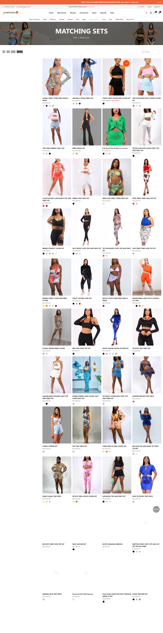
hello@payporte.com (24, 7)
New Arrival (61, 13)
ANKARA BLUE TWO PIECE (52, 594)
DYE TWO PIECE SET (79, 446)
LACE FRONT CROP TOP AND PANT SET (86, 248)
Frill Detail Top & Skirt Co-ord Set (114, 148)
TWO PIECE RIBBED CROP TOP (53, 148)
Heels (45, 19)
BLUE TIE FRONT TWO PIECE (142, 496)
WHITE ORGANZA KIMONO (112, 544)
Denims (70, 19)
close (4, 2)
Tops (77, 19)
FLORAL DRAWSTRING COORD (53, 348)
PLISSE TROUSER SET (139, 594)
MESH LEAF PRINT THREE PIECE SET (115, 198)
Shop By (103, 13)
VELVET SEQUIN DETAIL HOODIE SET (115, 348)
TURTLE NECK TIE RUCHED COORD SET (116, 98)
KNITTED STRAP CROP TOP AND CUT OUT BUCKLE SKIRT (145, 545)
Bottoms (53, 19)
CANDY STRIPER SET (49, 446)
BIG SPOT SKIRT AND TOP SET (53, 544)
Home (51, 13)
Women (73, 13)
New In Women (34, 19)
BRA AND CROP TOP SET (81, 348)
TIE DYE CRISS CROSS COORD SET (84, 496)
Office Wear (119, 19)
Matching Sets (94, 19)
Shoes (94, 13)
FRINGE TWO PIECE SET (80, 198)
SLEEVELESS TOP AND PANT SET (114, 496)
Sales (112, 13)
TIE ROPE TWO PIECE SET (141, 348)
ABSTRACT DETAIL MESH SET (82, 98)
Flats (110, 19)
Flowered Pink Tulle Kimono (82, 594)
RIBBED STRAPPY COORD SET (53, 248)
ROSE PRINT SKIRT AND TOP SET (144, 198)
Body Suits (130, 19)
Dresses (61, 19)
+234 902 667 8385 (9, 7)
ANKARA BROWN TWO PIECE (143, 396)
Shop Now (90, 7)
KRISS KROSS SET (78, 148)
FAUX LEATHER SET (79, 544)
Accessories (84, 13)
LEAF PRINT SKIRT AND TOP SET (144, 248)
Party (104, 19)
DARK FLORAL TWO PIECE (51, 496)
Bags (84, 19)
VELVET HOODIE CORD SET (82, 298)
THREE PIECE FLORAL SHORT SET (114, 446)
